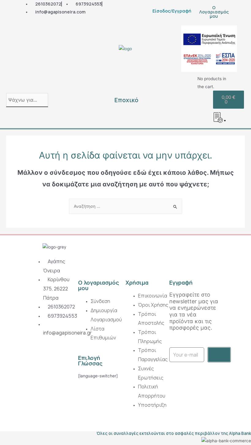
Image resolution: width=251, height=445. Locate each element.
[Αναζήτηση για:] (125, 206)
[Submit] (219, 355)
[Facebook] (50, 355)
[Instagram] (36, 355)
